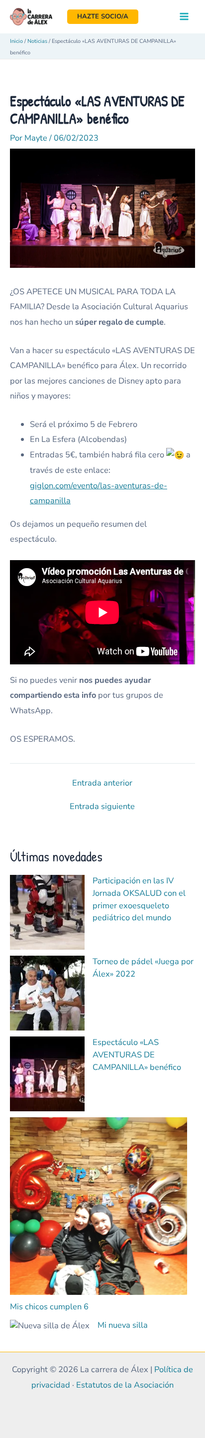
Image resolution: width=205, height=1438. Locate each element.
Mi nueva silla (123, 1325)
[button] (102, 16)
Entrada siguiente (102, 807)
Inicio (16, 41)
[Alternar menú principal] (184, 16)
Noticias (37, 41)
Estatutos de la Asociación (125, 1385)
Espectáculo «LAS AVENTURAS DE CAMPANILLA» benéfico (137, 1054)
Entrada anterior (102, 783)
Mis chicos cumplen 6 (49, 1306)
